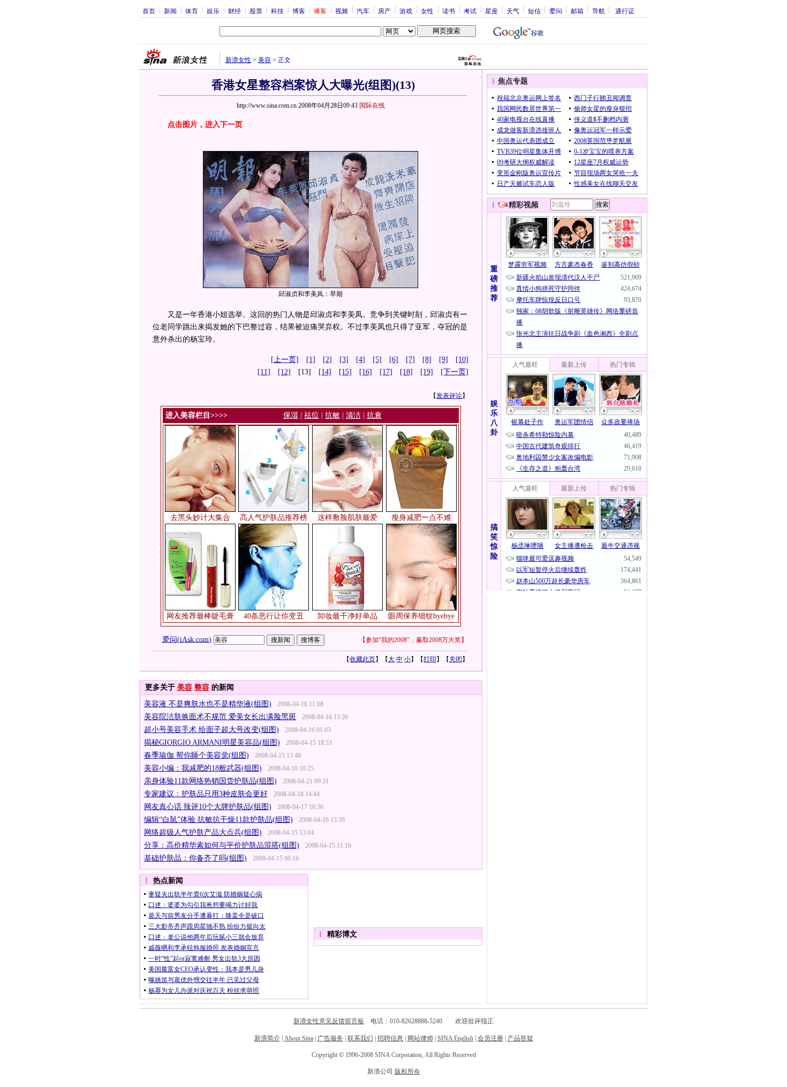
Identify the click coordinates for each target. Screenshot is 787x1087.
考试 (470, 10)
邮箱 (577, 10)
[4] (360, 360)
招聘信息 (390, 1038)
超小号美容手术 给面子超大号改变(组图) (211, 730)
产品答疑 (520, 1038)
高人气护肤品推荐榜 (273, 518)
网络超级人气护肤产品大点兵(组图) (203, 832)
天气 (512, 10)
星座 (491, 10)
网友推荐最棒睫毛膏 (200, 616)
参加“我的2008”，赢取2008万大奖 (413, 640)
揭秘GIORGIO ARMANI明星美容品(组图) (212, 742)
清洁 (353, 415)
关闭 (455, 659)
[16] (365, 372)
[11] (264, 372)
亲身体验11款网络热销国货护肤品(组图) (210, 781)
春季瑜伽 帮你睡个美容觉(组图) (196, 755)
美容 (264, 60)
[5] (377, 360)
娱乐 (213, 10)
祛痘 (311, 415)
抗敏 (332, 415)
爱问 (555, 10)
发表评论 (449, 395)
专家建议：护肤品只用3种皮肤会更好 (206, 794)
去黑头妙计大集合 (200, 518)
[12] (284, 372)
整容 (201, 687)
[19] (426, 372)
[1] (310, 360)
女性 (427, 10)
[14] (325, 372)
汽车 (363, 10)
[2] (327, 360)
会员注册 (490, 1038)
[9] (443, 360)
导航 (598, 10)
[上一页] (285, 360)
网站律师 (420, 1038)
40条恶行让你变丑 (274, 616)
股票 (255, 10)
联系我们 (360, 1038)
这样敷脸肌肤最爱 (347, 518)
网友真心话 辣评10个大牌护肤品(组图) (207, 807)
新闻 (170, 10)
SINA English (455, 1038)
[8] (427, 360)
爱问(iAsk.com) (186, 639)
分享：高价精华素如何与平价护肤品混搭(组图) (221, 845)
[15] (345, 372)
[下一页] (454, 372)
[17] (386, 372)
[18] (406, 372)
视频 (341, 10)
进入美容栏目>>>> (196, 415)
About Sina (298, 1038)
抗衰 (374, 415)
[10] (462, 360)
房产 (384, 10)
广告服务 (330, 1038)
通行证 (624, 10)
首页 (148, 10)
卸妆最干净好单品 (347, 616)
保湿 (290, 415)
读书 (448, 10)
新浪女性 (238, 60)
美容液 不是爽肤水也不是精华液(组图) (207, 704)
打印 (429, 659)
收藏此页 (362, 659)
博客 (298, 10)
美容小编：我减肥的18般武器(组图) (203, 768)
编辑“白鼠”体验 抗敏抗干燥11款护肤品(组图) (218, 820)
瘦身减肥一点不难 (421, 518)
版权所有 (407, 1071)
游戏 (405, 10)
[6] (393, 360)
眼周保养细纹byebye (421, 616)
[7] (410, 360)
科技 (277, 10)
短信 (534, 10)
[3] (344, 360)
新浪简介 (267, 1038)
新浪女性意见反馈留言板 (328, 1021)
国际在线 (372, 105)
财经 (234, 10)
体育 (191, 10)
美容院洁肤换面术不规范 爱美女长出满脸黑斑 (220, 717)
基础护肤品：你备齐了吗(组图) (195, 858)
